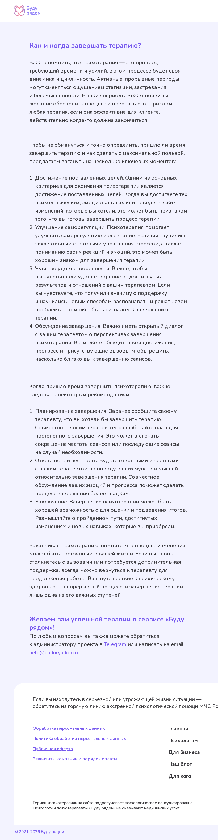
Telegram (115, 644)
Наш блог (180, 764)
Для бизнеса (184, 752)
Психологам (183, 740)
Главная (178, 728)
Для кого (180, 776)
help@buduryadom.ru (54, 652)
